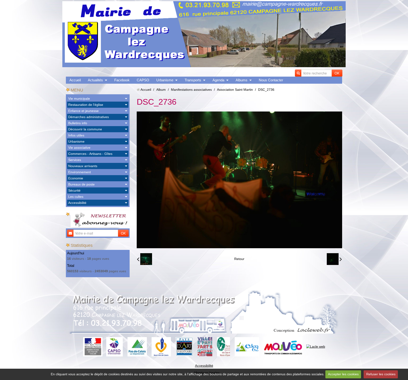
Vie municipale (79, 98)
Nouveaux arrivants (82, 166)
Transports (193, 80)
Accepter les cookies (343, 374)
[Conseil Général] (137, 346)
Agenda (218, 80)
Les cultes (75, 196)
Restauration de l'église (85, 105)
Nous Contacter (271, 80)
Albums (241, 80)
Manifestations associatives (191, 89)
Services (74, 160)
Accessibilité (77, 203)
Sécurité (74, 190)
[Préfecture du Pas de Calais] (92, 346)
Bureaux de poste (81, 184)
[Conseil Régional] (161, 346)
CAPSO (143, 80)
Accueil (75, 80)
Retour (239, 259)
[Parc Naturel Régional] (223, 346)
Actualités (95, 80)
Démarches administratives (88, 117)
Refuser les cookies (380, 374)
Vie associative (79, 147)
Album (161, 89)
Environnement (79, 172)
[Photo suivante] (334, 259)
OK (337, 73)
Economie (75, 178)
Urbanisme (164, 80)
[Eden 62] (247, 346)
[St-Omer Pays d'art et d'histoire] (184, 346)
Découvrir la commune (85, 129)
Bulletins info (77, 123)
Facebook (122, 80)
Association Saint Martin (235, 89)
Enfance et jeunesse (83, 111)
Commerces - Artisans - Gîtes (90, 154)
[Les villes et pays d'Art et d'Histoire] (205, 346)
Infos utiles (76, 135)
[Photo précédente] (144, 259)
